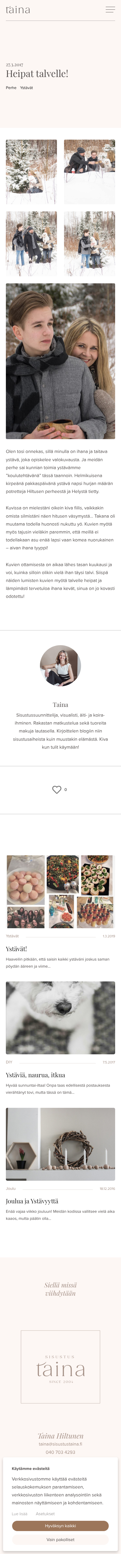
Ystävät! (16, 949)
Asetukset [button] (45, 1513)
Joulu (11, 1188)
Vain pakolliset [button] (61, 1539)
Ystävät (26, 88)
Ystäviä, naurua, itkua (35, 1075)
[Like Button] (57, 789)
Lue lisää (19, 1514)
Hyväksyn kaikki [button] (60, 1526)
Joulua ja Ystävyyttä (32, 1201)
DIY (9, 1062)
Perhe (11, 88)
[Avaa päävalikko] (110, 10)
